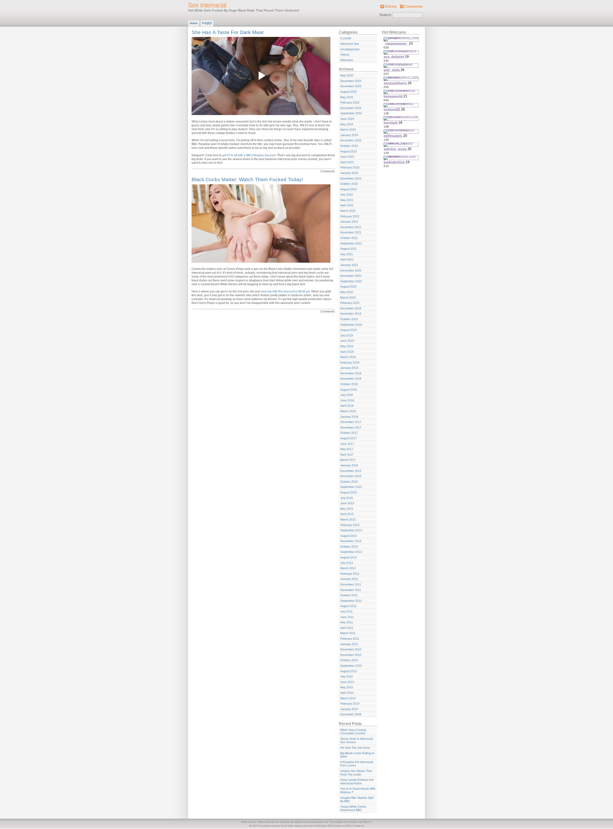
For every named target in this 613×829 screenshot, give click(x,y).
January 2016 (349, 465)
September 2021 (351, 243)
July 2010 (346, 676)
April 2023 (347, 162)
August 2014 (348, 536)
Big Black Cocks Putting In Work (357, 755)
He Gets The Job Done (355, 747)
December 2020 (350, 270)
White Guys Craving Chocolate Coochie (353, 731)
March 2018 (348, 411)
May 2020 (346, 292)
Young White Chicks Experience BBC (353, 808)
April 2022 (347, 205)
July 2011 (346, 611)
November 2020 (350, 276)
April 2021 (347, 259)
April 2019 (347, 352)
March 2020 (348, 297)
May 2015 (346, 508)
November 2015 (350, 476)
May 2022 (346, 200)
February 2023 (349, 167)
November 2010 (350, 655)
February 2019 (349, 362)
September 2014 (351, 530)
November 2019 (350, 313)
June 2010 (347, 682)
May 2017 (346, 449)
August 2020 (348, 286)
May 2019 (346, 346)
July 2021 (346, 254)
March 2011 (348, 633)
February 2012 (349, 573)
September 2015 (351, 487)
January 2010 (349, 709)
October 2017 (349, 433)
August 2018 (348, 389)
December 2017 (350, 422)
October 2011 (349, 595)
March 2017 (348, 460)
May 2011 (346, 622)
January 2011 (349, 644)
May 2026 (346, 75)
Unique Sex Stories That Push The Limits (356, 772)
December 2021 (350, 227)
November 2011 (350, 590)
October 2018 (349, 384)
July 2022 (346, 194)
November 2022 (350, 178)
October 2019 (349, 319)
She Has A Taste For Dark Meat (228, 32)
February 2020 (349, 303)
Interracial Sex (349, 44)
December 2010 (350, 649)
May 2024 (346, 124)
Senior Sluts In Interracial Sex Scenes (356, 740)
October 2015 (349, 481)
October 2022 (349, 184)
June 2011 (347, 617)
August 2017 (348, 438)
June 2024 (347, 119)
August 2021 (348, 248)
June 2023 (347, 156)
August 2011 (348, 606)
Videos (344, 54)
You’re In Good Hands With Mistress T (357, 790)
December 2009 (350, 714)
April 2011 (346, 628)
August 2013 (348, 557)
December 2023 (350, 140)
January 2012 (349, 579)
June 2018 (347, 400)
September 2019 (351, 324)
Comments (413, 6)
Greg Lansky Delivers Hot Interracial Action (357, 781)
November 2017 (350, 427)
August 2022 (348, 189)
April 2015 (347, 514)
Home (194, 23)
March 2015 (348, 519)
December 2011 (350, 584)
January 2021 (349, 265)
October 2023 (349, 146)
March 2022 (348, 211)
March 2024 (348, 129)
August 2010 (348, 671)
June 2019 (347, 340)
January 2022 (349, 221)
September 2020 (351, 281)
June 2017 (347, 444)
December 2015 (350, 471)
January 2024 (349, 135)
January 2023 (349, 173)
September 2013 (351, 552)
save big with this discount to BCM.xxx (285, 291)
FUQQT (207, 23)
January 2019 (349, 368)
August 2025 (348, 91)
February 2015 (349, 525)
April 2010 (347, 693)
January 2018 (349, 416)
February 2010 (349, 703)
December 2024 (350, 108)
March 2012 (348, 568)
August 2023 (348, 151)
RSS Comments (355, 825)
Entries (391, 6)
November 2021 (350, 232)
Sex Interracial (207, 5)
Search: (385, 15)
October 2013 (349, 546)
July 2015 (346, 498)
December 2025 (350, 81)
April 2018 (347, 405)
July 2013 (346, 563)
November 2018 (350, 378)
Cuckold (345, 38)
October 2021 (349, 238)
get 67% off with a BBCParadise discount (249, 155)
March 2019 (348, 357)
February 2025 (349, 102)
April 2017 (347, 454)
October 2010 (349, 660)
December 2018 (350, 373)
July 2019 (346, 335)
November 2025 (350, 86)
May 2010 (346, 687)
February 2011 (349, 638)
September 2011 (351, 601)
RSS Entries (334, 825)
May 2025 (346, 97)
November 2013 (350, 541)
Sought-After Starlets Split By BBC (357, 799)
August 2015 (348, 492)
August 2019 (348, 330)
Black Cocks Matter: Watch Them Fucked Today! (247, 179)
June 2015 (347, 503)
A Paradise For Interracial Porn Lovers (356, 763)
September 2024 (351, 113)
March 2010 (348, 698)
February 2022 (349, 216)
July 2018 (346, 395)
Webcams (346, 60)
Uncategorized (349, 49)
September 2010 (351, 665)
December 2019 (350, 308)
